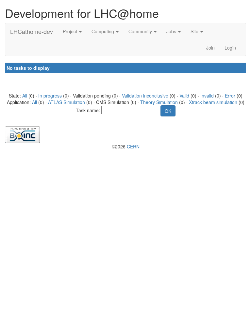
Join (210, 47)
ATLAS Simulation (66, 102)
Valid (184, 95)
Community (140, 31)
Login (230, 47)
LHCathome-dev (31, 31)
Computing (103, 31)
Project (70, 31)
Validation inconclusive (145, 95)
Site (195, 31)
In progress (50, 95)
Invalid (207, 95)
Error (230, 95)
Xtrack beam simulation (213, 102)
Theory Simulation (159, 102)
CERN (133, 146)
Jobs (171, 31)
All (24, 95)
